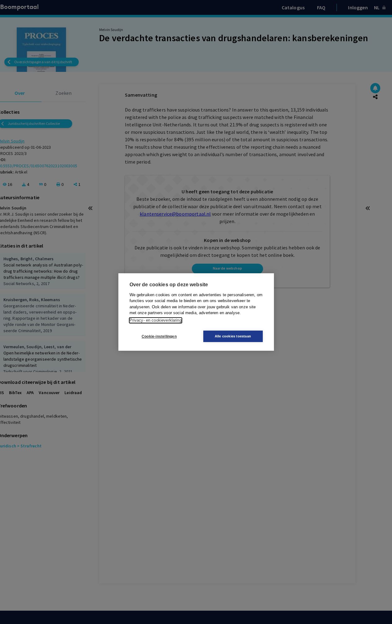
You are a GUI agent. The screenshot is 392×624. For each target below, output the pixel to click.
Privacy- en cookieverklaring (156, 320)
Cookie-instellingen (159, 336)
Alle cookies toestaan (233, 336)
